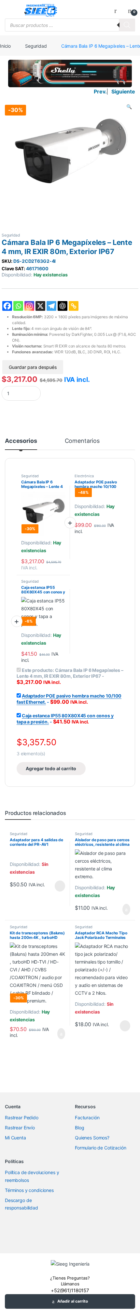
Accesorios (21, 441)
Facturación (87, 1117)
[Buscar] (127, 24)
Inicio (5, 46)
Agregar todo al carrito (51, 768)
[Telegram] (51, 306)
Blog (79, 1127)
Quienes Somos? (92, 1137)
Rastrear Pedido (21, 1117)
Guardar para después (33, 367)
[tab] (21, 444)
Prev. (100, 91)
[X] (40, 306)
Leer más (60, 886)
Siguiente (123, 91)
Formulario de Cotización (100, 1147)
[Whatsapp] (18, 306)
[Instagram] (29, 306)
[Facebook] (7, 306)
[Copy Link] (73, 306)
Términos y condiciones (29, 1190)
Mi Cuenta (15, 1137)
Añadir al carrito (72, 1301)
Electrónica (84, 476)
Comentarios (82, 441)
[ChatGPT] (62, 306)
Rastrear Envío (20, 1127)
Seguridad (36, 46)
